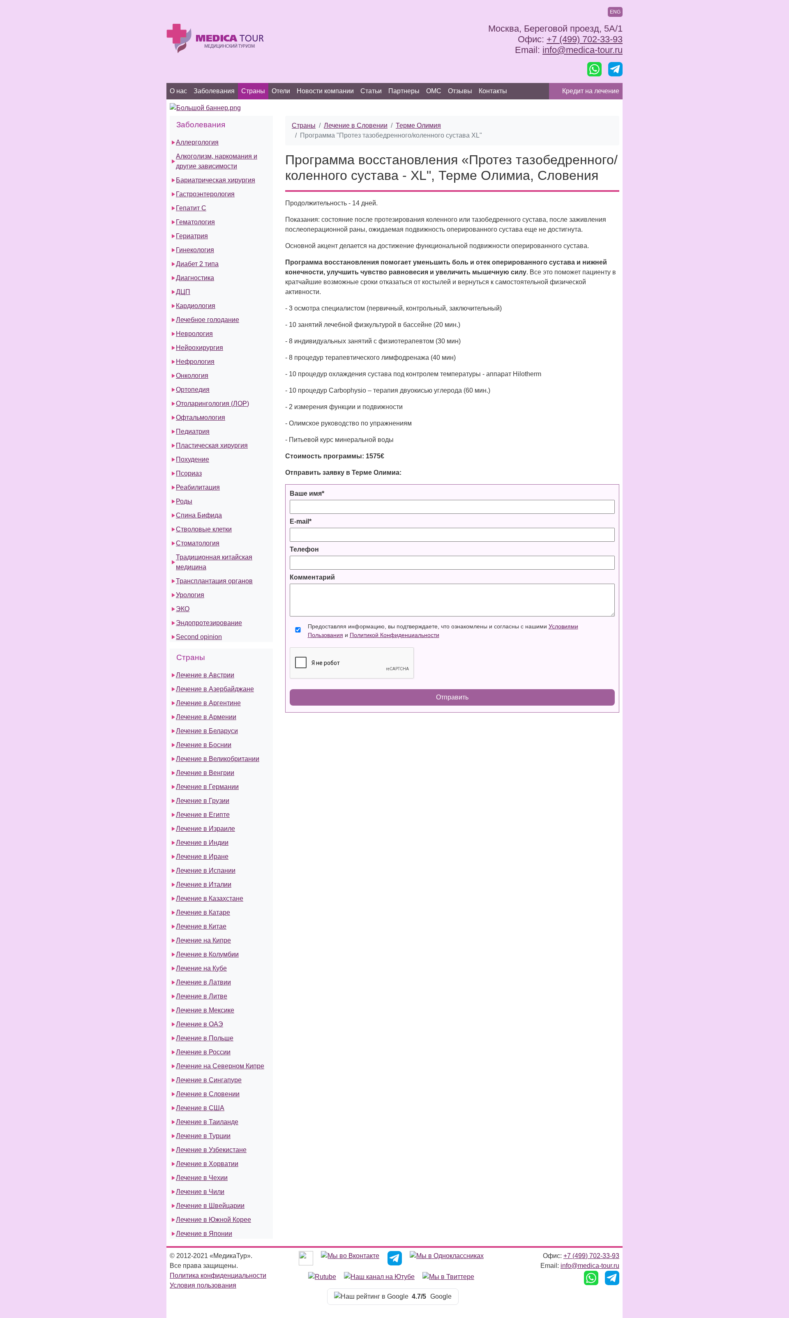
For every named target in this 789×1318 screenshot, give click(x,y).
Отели (281, 90)
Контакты (493, 90)
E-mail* (300, 521)
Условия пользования (203, 1285)
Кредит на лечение (590, 90)
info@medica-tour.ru (582, 50)
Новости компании (325, 90)
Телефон (304, 549)
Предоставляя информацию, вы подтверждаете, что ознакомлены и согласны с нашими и (443, 630)
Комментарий (312, 577)
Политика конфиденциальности (218, 1275)
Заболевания (214, 90)
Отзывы (460, 90)
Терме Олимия (418, 125)
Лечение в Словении (356, 125)
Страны (253, 90)
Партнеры (404, 90)
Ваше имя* (307, 493)
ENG (615, 12)
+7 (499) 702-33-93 (585, 39)
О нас (178, 90)
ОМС (433, 90)
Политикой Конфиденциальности (394, 635)
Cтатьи (371, 90)
